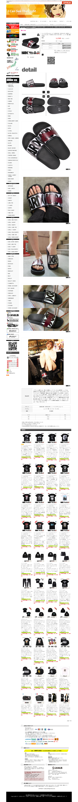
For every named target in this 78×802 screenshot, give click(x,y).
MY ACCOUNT (43, 21)
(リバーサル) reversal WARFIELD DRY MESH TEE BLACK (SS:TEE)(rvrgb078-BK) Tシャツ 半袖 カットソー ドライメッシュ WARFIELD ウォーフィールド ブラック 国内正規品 (39, 595)
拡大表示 (32, 57)
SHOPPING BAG (34, 21)
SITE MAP (68, 21)
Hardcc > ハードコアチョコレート (58, 24)
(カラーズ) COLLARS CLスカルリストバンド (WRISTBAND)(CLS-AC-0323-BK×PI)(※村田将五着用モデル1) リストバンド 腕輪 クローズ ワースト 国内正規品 (65, 709)
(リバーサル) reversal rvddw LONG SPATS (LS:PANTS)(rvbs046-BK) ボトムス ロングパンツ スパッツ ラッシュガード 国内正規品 (27, 594)
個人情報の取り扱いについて (32, 795)
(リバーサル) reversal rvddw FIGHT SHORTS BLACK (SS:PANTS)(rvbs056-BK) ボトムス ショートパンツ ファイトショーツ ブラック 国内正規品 (65, 567)
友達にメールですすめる (61, 52)
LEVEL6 (7, 2)
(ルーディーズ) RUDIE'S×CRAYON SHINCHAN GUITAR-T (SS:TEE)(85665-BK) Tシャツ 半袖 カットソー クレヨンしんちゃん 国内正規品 (26, 652)
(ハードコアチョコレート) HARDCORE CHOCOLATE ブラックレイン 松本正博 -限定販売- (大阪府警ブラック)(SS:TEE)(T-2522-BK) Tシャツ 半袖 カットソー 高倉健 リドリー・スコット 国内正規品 (39, 450)
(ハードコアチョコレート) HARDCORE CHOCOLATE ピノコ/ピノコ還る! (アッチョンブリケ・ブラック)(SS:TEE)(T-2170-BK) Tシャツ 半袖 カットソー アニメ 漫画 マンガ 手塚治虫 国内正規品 (27, 510)
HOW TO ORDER (53, 21)
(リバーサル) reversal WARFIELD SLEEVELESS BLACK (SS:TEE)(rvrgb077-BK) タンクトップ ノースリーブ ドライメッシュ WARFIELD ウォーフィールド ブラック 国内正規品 (52, 595)
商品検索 (9, 78)
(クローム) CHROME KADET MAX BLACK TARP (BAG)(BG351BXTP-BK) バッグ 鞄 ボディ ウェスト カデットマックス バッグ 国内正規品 (39, 709)
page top (69, 720)
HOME (21, 24)
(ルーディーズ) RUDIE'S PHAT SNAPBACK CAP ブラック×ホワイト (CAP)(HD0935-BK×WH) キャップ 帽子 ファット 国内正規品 (26, 682)
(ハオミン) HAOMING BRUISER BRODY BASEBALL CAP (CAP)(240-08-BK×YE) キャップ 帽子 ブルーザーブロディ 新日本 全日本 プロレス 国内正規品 (39, 682)
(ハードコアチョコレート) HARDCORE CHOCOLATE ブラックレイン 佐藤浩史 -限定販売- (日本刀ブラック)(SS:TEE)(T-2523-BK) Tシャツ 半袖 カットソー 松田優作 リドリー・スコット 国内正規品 (27, 451)
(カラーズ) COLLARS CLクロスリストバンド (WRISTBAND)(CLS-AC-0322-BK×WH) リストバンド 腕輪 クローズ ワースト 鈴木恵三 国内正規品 (52, 709)
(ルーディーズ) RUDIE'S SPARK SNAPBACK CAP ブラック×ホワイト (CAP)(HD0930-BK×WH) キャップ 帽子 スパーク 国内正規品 (64, 652)
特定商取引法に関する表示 (46, 795)
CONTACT (61, 21)
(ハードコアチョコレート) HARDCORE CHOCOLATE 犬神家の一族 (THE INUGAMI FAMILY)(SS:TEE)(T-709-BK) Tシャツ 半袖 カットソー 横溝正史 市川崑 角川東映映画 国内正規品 (39, 480)
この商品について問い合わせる (63, 50)
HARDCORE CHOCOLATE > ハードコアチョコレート (36, 24)
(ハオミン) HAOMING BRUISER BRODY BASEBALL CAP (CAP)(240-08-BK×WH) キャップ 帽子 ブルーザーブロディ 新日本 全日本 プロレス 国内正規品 (52, 682)
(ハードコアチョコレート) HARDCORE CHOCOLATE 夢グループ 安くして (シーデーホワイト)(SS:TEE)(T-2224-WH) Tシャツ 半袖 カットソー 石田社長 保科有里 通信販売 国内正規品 (64, 510)
